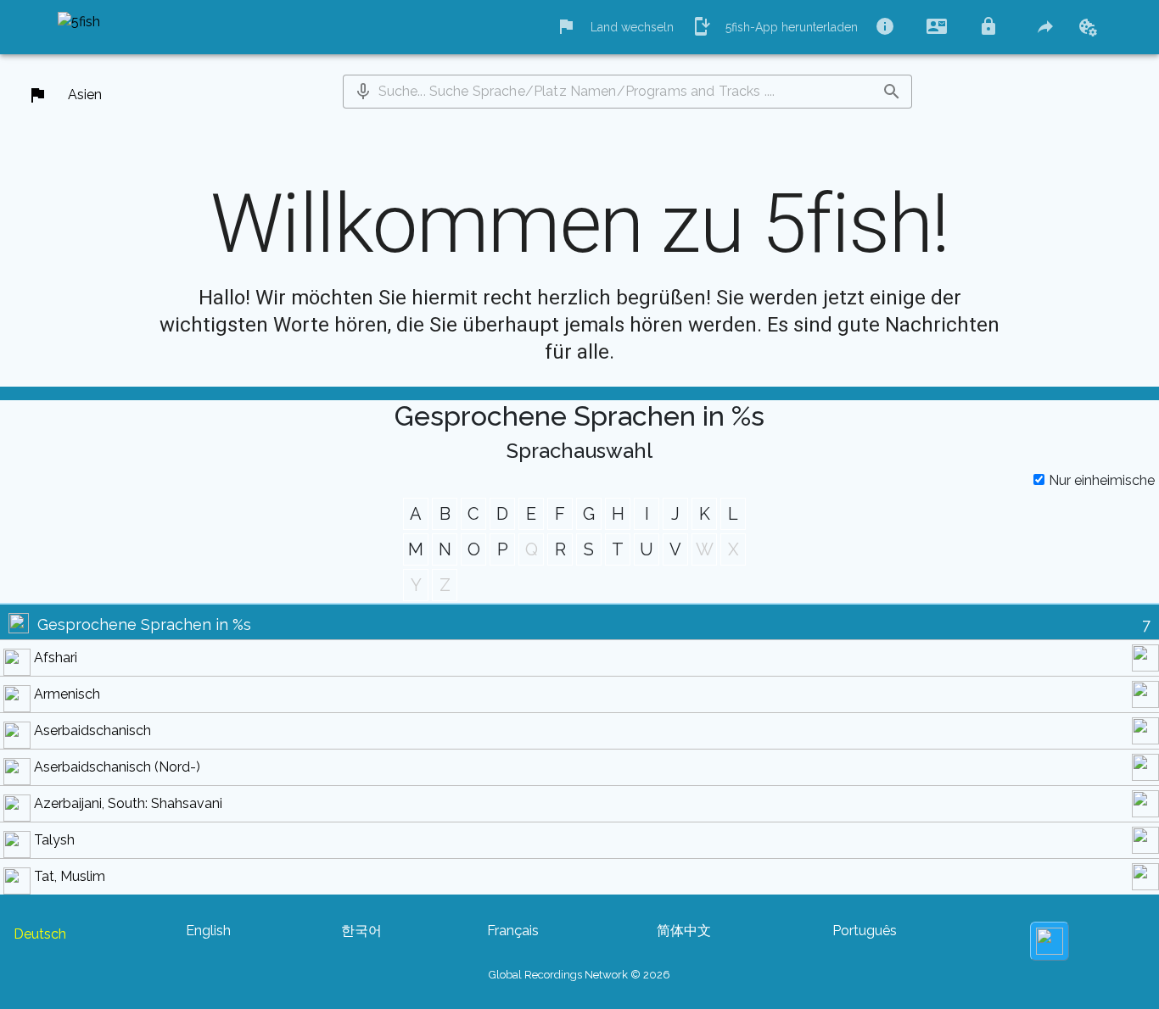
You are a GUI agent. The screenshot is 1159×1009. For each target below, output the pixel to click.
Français (513, 931)
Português (864, 931)
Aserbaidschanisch (92, 730)
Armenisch (67, 694)
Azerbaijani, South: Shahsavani (128, 803)
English (208, 931)
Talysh (54, 840)
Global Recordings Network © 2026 (579, 974)
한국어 (361, 931)
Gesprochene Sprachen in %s (144, 624)
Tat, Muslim (69, 876)
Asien (85, 94)
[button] (363, 91)
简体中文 (684, 931)
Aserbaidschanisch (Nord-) (117, 767)
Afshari (55, 657)
